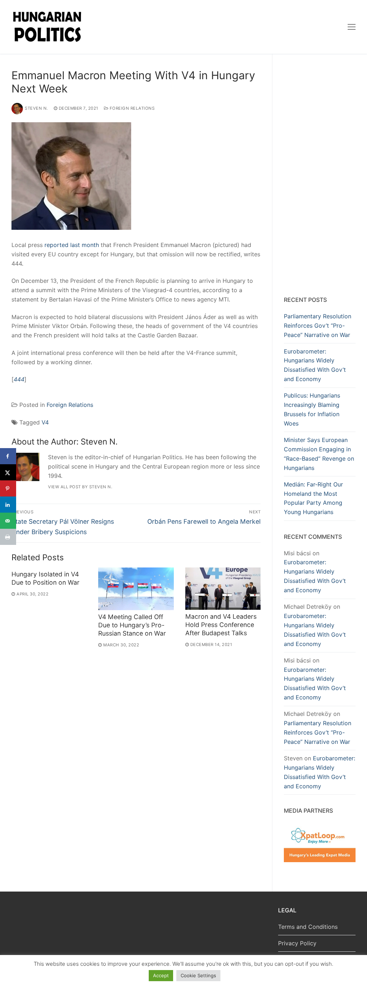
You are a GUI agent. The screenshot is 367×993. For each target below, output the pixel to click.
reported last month (71, 244)
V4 (45, 422)
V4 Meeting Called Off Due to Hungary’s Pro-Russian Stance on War (132, 625)
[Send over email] (8, 521)
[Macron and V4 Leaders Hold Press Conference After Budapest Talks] (223, 588)
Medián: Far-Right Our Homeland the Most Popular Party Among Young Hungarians (313, 498)
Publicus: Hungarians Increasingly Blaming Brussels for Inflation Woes (312, 409)
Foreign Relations (131, 108)
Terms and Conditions (308, 926)
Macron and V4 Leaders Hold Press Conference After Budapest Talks (221, 625)
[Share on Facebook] (8, 456)
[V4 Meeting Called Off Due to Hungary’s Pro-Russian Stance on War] (135, 588)
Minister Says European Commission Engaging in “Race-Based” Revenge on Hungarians (319, 453)
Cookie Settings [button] (198, 975)
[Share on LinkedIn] (8, 504)
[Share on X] (8, 472)
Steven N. (36, 108)
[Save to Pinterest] (8, 488)
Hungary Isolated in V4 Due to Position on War (45, 578)
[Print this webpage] (8, 537)
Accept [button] (161, 975)
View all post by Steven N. (80, 486)
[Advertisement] (320, 176)
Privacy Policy (297, 943)
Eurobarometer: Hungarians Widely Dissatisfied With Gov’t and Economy (315, 365)
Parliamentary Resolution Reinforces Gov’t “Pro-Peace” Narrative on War (317, 325)
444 (19, 379)
